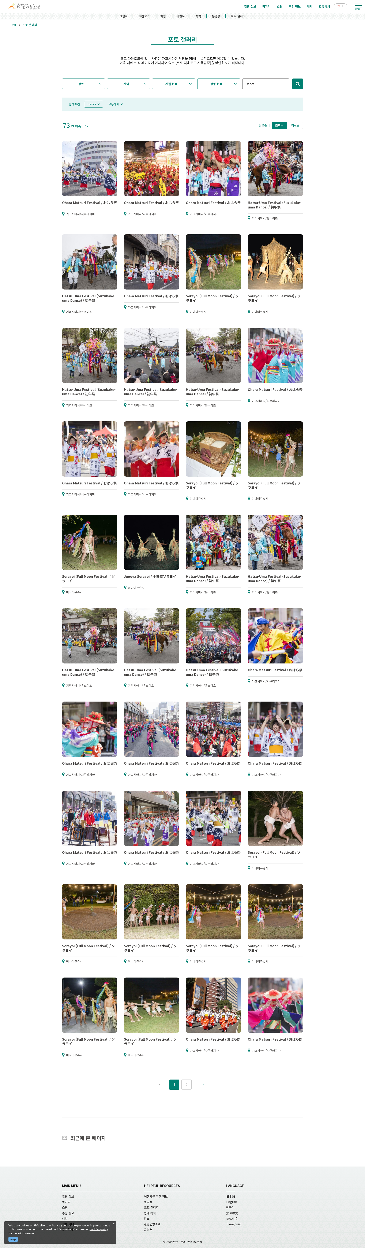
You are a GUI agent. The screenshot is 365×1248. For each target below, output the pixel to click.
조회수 (279, 125)
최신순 (295, 125)
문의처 (148, 1229)
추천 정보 (68, 1213)
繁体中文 (232, 1213)
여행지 (124, 16)
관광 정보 (68, 1196)
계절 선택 (171, 84)
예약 (65, 1218)
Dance (91, 104)
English (231, 1202)
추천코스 (144, 16)
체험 (163, 16)
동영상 (216, 16)
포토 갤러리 (238, 16)
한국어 (230, 1207)
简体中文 (232, 1218)
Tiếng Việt (233, 1224)
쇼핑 (65, 1207)
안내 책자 (150, 1213)
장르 (81, 84)
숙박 (198, 16)
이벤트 (181, 16)
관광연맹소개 (152, 1224)
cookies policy (99, 1229)
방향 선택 (216, 84)
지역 (126, 84)
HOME (12, 25)
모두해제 (113, 104)
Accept (13, 1239)
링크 (147, 1218)
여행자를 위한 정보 (156, 1196)
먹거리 (66, 1202)
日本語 (230, 1196)
